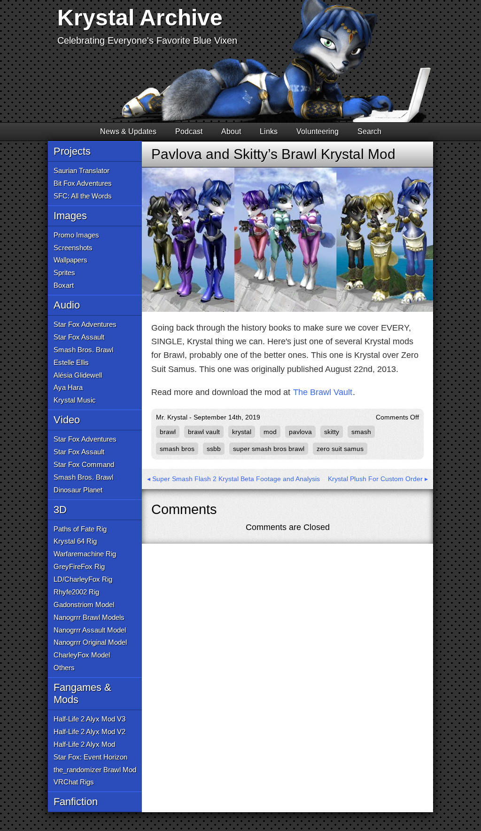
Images (70, 216)
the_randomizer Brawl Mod (95, 770)
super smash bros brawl (268, 448)
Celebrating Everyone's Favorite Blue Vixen (147, 40)
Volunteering (317, 131)
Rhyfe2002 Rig (76, 592)
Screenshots (73, 248)
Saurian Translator (81, 170)
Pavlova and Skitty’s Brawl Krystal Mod (273, 154)
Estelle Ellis (71, 362)
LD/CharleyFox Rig (83, 579)
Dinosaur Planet (78, 490)
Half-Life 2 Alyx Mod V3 (89, 719)
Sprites (64, 273)
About (231, 131)
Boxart (64, 285)
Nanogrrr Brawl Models (89, 617)
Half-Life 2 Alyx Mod (84, 744)
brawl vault (204, 431)
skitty (331, 431)
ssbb (214, 448)
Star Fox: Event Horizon (90, 757)
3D (60, 509)
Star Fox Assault (79, 337)
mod (270, 431)
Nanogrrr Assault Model (90, 630)
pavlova (300, 431)
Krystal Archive (140, 17)
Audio (67, 305)
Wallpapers (70, 260)
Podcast (188, 131)
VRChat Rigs (74, 782)
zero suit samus (340, 448)
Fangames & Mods (82, 693)
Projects (72, 151)
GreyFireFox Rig (79, 566)
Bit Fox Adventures (83, 183)
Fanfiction (76, 801)
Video (67, 420)
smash (361, 431)
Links (269, 131)
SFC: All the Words (83, 196)
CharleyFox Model (82, 655)
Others (64, 668)
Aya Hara (68, 387)
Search (369, 131)
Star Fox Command (84, 464)
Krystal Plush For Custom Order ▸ (378, 479)
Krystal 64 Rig (75, 541)
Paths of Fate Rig (80, 529)
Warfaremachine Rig (85, 554)
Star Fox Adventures (85, 324)
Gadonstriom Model (84, 605)
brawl (168, 431)
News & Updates (128, 131)
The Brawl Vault (322, 392)
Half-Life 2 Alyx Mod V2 (89, 732)
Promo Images (76, 235)
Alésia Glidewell (78, 375)
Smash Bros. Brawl (83, 350)
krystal (241, 431)
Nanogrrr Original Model (90, 642)
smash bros (177, 448)
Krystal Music (75, 400)
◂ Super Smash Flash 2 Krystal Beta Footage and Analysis (233, 479)
